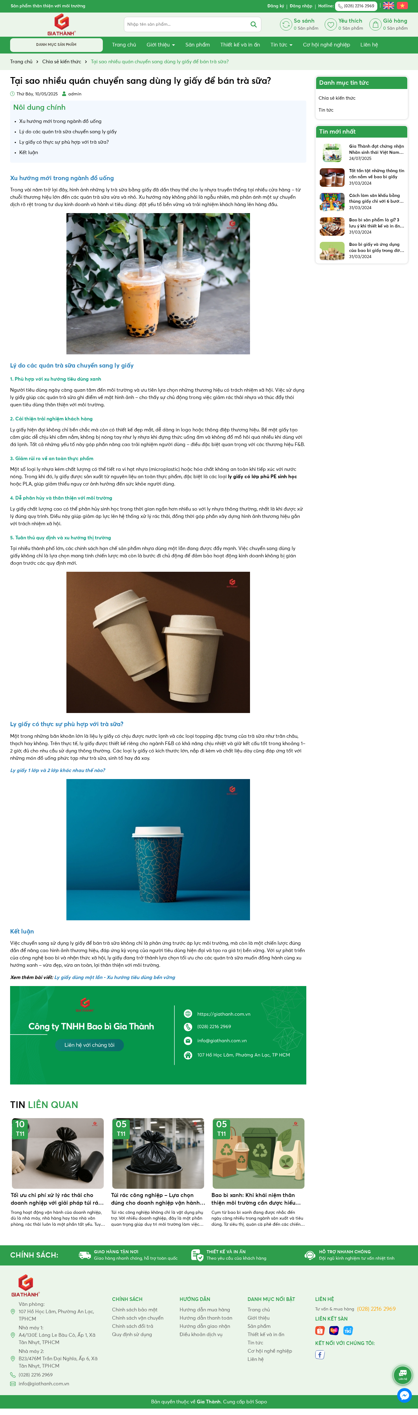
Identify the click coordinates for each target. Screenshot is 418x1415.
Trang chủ (124, 45)
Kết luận (28, 152)
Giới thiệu (159, 45)
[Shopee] (320, 1330)
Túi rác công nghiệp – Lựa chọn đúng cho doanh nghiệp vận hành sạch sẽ (155, 1200)
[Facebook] (320, 1355)
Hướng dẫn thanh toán (206, 1318)
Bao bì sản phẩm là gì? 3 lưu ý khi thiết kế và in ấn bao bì (374, 223)
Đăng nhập (301, 6)
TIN (44, 1105)
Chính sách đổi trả (132, 1326)
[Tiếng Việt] (402, 6)
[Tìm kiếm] (254, 24)
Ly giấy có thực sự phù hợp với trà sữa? (64, 142)
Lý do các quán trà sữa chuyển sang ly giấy (68, 131)
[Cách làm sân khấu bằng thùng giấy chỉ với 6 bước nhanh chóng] (332, 202)
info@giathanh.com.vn (44, 1383)
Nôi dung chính (39, 107)
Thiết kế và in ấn (240, 45)
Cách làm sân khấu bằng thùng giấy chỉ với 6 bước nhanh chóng (375, 199)
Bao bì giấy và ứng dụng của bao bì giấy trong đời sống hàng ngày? (375, 248)
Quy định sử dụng (132, 1334)
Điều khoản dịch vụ (201, 1334)
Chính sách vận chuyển (137, 1318)
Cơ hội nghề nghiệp (326, 45)
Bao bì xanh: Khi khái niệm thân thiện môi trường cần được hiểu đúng (253, 1200)
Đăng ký (275, 6)
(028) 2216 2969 (358, 6)
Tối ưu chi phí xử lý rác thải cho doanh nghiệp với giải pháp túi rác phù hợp (56, 1200)
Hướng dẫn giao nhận (205, 1326)
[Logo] (62, 24)
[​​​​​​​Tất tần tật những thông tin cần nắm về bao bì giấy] (332, 177)
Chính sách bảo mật (135, 1309)
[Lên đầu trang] (403, 1357)
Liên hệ (369, 45)
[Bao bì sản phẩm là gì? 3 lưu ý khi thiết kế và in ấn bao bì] (332, 226)
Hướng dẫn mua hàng (205, 1309)
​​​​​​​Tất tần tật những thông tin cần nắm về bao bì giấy (376, 174)
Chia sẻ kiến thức (337, 98)
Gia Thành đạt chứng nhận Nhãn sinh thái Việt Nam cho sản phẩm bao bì (376, 150)
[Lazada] (334, 1330)
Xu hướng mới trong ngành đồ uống (60, 121)
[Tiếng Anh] (388, 6)
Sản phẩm (197, 45)
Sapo (261, 1401)
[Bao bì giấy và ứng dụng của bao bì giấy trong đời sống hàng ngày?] (332, 251)
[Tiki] (348, 1330)
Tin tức (280, 45)
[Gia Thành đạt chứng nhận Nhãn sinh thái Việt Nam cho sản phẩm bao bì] (332, 153)
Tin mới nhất (337, 132)
